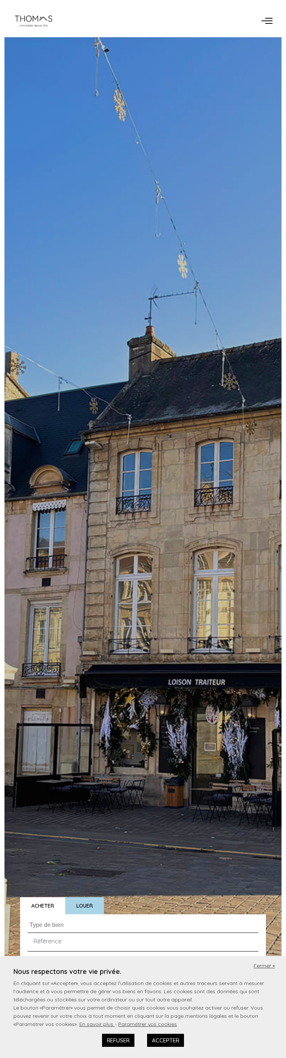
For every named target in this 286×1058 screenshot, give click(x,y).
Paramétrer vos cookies (147, 1024)
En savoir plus (97, 1024)
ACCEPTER (165, 1040)
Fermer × (264, 965)
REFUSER (118, 1040)
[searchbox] (143, 924)
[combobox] (143, 923)
